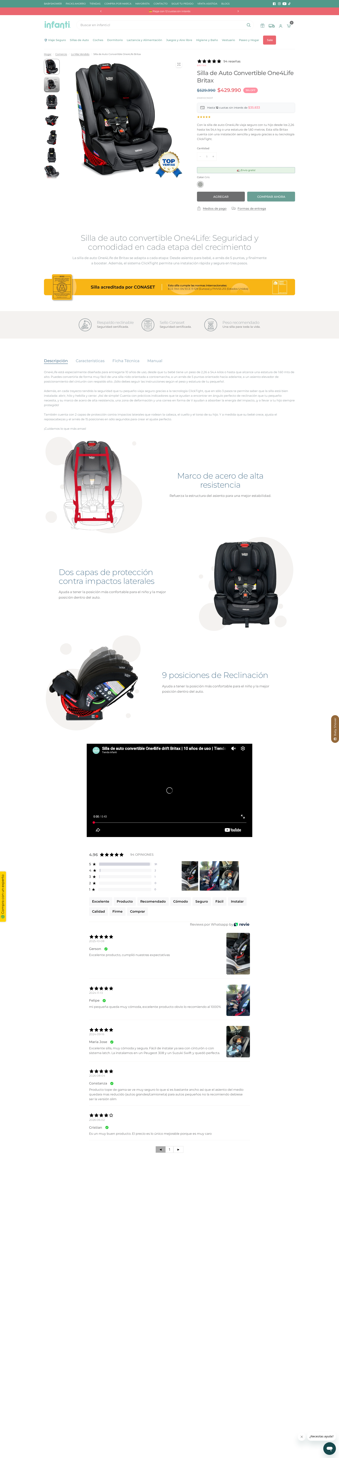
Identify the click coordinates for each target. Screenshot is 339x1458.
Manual (154, 360)
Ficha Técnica (125, 360)
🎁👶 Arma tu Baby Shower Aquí (169, 11)
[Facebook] (274, 3)
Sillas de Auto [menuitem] (79, 40)
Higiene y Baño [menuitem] (207, 40)
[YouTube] (284, 3)
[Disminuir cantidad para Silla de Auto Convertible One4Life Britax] (200, 156)
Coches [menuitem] (98, 40)
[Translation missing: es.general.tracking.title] (272, 25)
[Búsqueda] (248, 25)
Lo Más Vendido (80, 54)
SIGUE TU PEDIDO (182, 3)
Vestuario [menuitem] (228, 40)
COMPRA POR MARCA (117, 3)
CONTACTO (161, 3)
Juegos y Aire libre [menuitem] (179, 40)
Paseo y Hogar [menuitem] (249, 40)
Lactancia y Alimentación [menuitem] (144, 40)
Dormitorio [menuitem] (115, 40)
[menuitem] (54, 3)
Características (90, 360)
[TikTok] (289, 3)
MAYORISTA (142, 3)
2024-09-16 (96, 1034)
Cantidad (203, 148)
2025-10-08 (96, 941)
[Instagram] (279, 3)
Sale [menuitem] (270, 40)
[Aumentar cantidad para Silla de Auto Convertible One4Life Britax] (213, 156)
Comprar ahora (271, 197)
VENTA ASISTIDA (207, 3)
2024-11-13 (96, 993)
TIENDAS (95, 3)
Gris (200, 184)
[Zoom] (179, 64)
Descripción (56, 360)
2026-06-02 (97, 1120)
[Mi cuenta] (280, 25)
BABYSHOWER (53, 3)
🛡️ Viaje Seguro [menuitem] (55, 40)
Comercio (61, 54)
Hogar (47, 54)
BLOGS (225, 3)
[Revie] (241, 924)
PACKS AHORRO (76, 3)
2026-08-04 (97, 1075)
